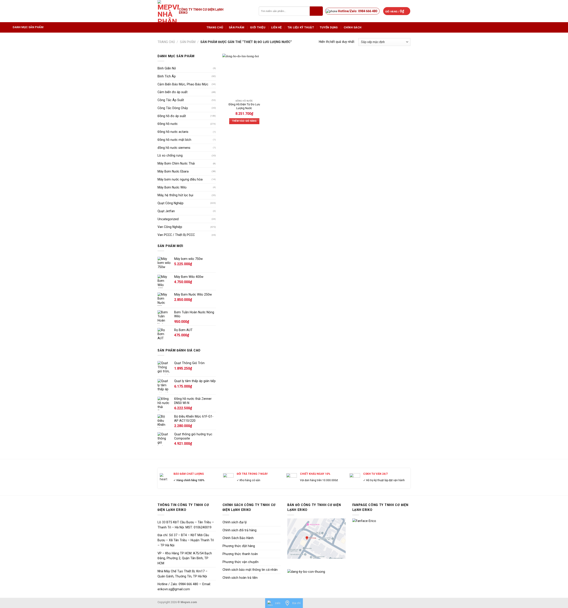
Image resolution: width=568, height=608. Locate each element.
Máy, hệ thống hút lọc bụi (175, 195)
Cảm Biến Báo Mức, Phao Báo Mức (183, 84)
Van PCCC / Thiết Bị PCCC (176, 235)
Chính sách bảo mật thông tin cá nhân (250, 569)
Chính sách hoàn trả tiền (240, 577)
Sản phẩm (236, 27)
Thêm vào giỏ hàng (244, 121)
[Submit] (316, 11)
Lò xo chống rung (170, 155)
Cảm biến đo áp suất (172, 92)
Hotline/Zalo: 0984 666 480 (357, 11)
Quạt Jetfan (166, 211)
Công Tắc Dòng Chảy (173, 108)
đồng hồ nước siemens (174, 147)
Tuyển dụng (329, 27)
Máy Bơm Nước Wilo (172, 187)
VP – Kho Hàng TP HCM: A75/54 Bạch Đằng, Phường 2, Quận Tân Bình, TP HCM (185, 558)
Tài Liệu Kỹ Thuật (301, 27)
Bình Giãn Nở (167, 68)
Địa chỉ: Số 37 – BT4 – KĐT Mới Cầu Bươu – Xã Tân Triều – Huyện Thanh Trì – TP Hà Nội (186, 540)
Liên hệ (276, 27)
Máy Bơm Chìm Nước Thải (176, 163)
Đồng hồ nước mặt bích (174, 139)
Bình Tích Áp (167, 76)
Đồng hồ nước (168, 124)
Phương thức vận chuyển (240, 562)
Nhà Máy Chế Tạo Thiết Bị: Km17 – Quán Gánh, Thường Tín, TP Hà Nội (182, 573)
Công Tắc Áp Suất (171, 100)
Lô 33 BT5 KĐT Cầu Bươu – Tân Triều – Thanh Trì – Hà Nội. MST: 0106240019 (186, 524)
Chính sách (353, 27)
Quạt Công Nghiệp (170, 203)
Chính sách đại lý (235, 522)
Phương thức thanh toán (240, 554)
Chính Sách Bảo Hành (238, 538)
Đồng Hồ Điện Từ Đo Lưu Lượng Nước (244, 106)
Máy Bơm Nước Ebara (173, 171)
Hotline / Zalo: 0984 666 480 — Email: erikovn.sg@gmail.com (184, 586)
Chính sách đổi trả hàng (239, 530)
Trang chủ (215, 27)
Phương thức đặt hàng (239, 546)
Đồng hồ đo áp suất (172, 116)
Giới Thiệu (257, 27)
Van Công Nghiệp (170, 227)
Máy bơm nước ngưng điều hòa (180, 179)
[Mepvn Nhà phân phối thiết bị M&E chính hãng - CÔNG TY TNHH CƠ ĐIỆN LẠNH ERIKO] (168, 11)
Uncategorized (168, 219)
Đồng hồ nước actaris (173, 131)
